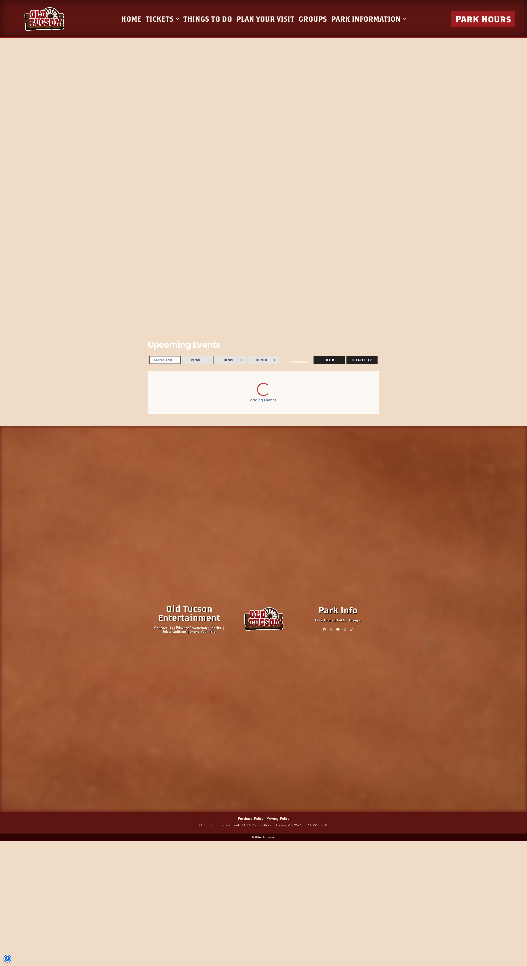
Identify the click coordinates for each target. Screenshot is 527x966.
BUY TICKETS (362, 488)
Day (340, 380)
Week (354, 380)
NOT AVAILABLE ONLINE (329, 490)
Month (370, 380)
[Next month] (166, 380)
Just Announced (298, 360)
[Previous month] (153, 380)
